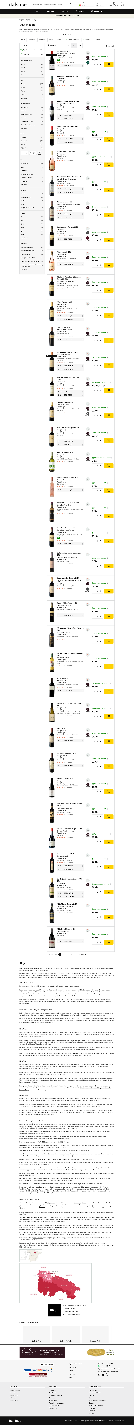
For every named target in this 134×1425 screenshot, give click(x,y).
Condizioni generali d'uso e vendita (88, 1420)
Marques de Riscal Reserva (42, 1150)
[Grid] (80, 45)
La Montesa (32, 1142)
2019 (32, 234)
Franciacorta (93, 1390)
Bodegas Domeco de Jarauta (32, 261)
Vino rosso (52, 1390)
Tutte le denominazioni (56, 1403)
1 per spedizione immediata (102, 382)
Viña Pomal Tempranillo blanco (29, 1234)
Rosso (23, 39)
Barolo (91, 1398)
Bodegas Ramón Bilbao (32, 257)
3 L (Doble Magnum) (32, 208)
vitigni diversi (51, 1203)
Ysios (37, 1055)
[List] (74, 45)
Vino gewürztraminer (56, 1395)
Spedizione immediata (73, 39)
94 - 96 (32, 71)
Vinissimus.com (15, 1390)
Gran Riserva (32, 118)
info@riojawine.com (71, 1311)
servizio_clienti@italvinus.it (109, 1371)
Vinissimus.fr (14, 1393)
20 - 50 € (32, 144)
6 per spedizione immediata (102, 708)
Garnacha (32, 170)
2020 (32, 227)
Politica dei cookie (119, 1420)
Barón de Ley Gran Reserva (61, 1159)
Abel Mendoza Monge (32, 250)
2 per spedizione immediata (102, 884)
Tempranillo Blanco (32, 174)
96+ (32, 75)
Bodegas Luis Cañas (64, 1053)
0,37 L (32, 200)
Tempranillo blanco (60, 1227)
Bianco (51, 39)
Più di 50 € (32, 148)
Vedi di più (24, 128)
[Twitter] (107, 1375)
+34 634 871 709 (106, 1366)
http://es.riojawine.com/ (72, 1314)
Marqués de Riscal (52, 1053)
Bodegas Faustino (90, 1053)
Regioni (21, 20)
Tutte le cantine (54, 1405)
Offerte (81, 11)
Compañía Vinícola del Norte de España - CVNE (32, 265)
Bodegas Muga (32, 254)
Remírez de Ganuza (78, 1053)
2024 (32, 231)
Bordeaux (52, 1398)
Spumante (50, 11)
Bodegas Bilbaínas (32, 247)
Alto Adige (92, 1408)
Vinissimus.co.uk (15, 1395)
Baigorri (31, 1055)
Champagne (53, 1400)
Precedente (54, 954)
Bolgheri (91, 1403)
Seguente (81, 954)
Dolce (32, 94)
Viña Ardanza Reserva (26, 1150)
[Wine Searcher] (100, 1352)
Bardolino (92, 1410)
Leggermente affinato (32, 121)
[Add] (108, 64)
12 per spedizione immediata (102, 157)
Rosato (32, 91)
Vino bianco (53, 1393)
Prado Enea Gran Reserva (27, 1159)
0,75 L (32, 193)
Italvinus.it (13, 1398)
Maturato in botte (32, 114)
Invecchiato (42, 39)
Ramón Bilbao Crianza (56, 1217)
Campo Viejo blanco (35, 1232)
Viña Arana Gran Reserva (43, 1159)
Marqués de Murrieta (104, 1088)
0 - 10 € (32, 137)
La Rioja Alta (93, 1088)
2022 (32, 220)
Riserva (59, 39)
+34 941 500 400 (70, 1308)
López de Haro (55, 1080)
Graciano (32, 181)
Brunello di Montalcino (96, 1405)
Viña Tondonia (84, 1088)
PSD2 (28, 1370)
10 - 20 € (32, 141)
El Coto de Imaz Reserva (59, 1150)
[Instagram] (99, 1375)
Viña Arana (22, 1217)
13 (76, 954)
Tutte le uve (53, 1408)
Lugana (91, 1395)
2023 (32, 224)
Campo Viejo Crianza (41, 1217)
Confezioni (98, 11)
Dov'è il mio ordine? (107, 1363)
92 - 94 (32, 67)
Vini (37, 11)
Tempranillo (32, 39)
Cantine (65, 11)
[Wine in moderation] (38, 1375)
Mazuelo (75, 1212)
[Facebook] (103, 1375)
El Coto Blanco (23, 1232)
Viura (32, 167)
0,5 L (32, 204)
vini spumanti (85, 1187)
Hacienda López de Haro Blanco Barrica (55, 1232)
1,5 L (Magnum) (32, 197)
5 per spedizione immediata (102, 834)
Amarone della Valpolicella (97, 1400)
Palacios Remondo (42, 1112)
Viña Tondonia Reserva (64, 1219)
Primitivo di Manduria (95, 1393)
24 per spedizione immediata (102, 458)
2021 (32, 217)
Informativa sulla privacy (106, 1420)
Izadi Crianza (23, 1142)
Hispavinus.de (14, 1400)
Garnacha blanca (32, 177)
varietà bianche (38, 1238)
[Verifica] (39, 153)
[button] (114, 4)
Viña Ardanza (23, 1219)
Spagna (28, 20)
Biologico (87, 39)
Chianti (91, 1413)
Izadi (99, 1053)
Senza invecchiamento (32, 125)
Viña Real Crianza (42, 1142)
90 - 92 (32, 64)
